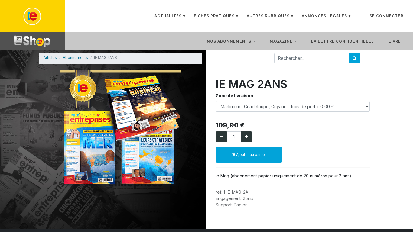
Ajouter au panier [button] (250, 154)
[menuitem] (347, 41)
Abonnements (75, 57)
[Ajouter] (246, 136)
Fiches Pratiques (214, 16)
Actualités (168, 16)
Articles (50, 57)
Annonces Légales (324, 16)
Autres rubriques (268, 16)
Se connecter (386, 16)
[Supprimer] (221, 136)
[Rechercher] (354, 58)
